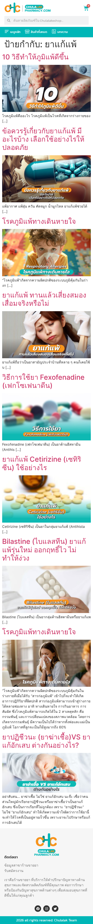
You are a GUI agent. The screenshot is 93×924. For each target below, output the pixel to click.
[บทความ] (53, 31)
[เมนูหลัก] (6, 31)
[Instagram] (46, 908)
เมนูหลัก (15, 32)
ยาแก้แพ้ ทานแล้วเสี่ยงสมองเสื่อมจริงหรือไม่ (44, 299)
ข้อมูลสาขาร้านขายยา (21, 865)
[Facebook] (38, 908)
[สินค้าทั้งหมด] (27, 31)
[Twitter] (55, 908)
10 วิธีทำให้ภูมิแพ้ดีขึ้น (35, 57)
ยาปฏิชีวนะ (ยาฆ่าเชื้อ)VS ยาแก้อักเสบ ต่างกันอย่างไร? (46, 741)
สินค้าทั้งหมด (39, 32)
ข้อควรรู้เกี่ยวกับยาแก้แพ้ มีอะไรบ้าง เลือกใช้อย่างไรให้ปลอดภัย (43, 139)
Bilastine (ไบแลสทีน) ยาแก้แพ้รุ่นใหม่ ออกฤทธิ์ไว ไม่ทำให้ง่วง (44, 549)
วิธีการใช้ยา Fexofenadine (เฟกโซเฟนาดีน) (43, 381)
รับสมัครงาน (13, 870)
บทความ (62, 32)
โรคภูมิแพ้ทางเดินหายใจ (39, 221)
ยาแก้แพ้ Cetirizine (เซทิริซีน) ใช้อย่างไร (41, 463)
